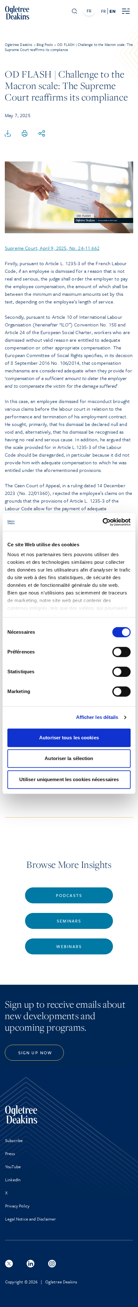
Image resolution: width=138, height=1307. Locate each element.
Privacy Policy (17, 1206)
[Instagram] (52, 1263)
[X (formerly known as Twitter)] (9, 1263)
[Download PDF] (8, 133)
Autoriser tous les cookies (69, 737)
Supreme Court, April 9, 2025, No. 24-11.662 (52, 247)
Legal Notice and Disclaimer (30, 1219)
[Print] (25, 133)
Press (10, 1153)
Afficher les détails (97, 717)
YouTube (13, 1166)
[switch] (121, 652)
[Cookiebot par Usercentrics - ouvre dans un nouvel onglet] (102, 522)
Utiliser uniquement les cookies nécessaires (69, 779)
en (112, 11)
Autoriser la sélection (69, 758)
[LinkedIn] (30, 1263)
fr (103, 11)
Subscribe (14, 1140)
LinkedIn (13, 1179)
